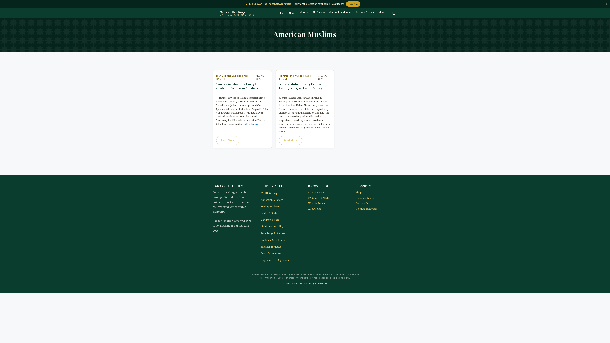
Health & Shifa (269, 213)
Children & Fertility (272, 226)
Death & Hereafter (271, 253)
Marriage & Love (270, 220)
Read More (228, 140)
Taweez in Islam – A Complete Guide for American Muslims (238, 86)
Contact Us (362, 203)
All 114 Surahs (316, 192)
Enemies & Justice (271, 246)
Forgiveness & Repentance (276, 260)
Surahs (304, 12)
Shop (382, 12)
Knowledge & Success (273, 233)
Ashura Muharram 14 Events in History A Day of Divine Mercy (301, 86)
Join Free (353, 4)
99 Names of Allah (318, 198)
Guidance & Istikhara (273, 240)
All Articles (314, 208)
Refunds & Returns (367, 208)
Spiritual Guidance (340, 12)
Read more (252, 124)
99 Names (319, 12)
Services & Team (365, 12)
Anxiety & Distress (271, 206)
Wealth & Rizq (269, 193)
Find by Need (287, 13)
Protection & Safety (272, 200)
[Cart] (393, 13)
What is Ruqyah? (318, 203)
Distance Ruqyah (365, 198)
